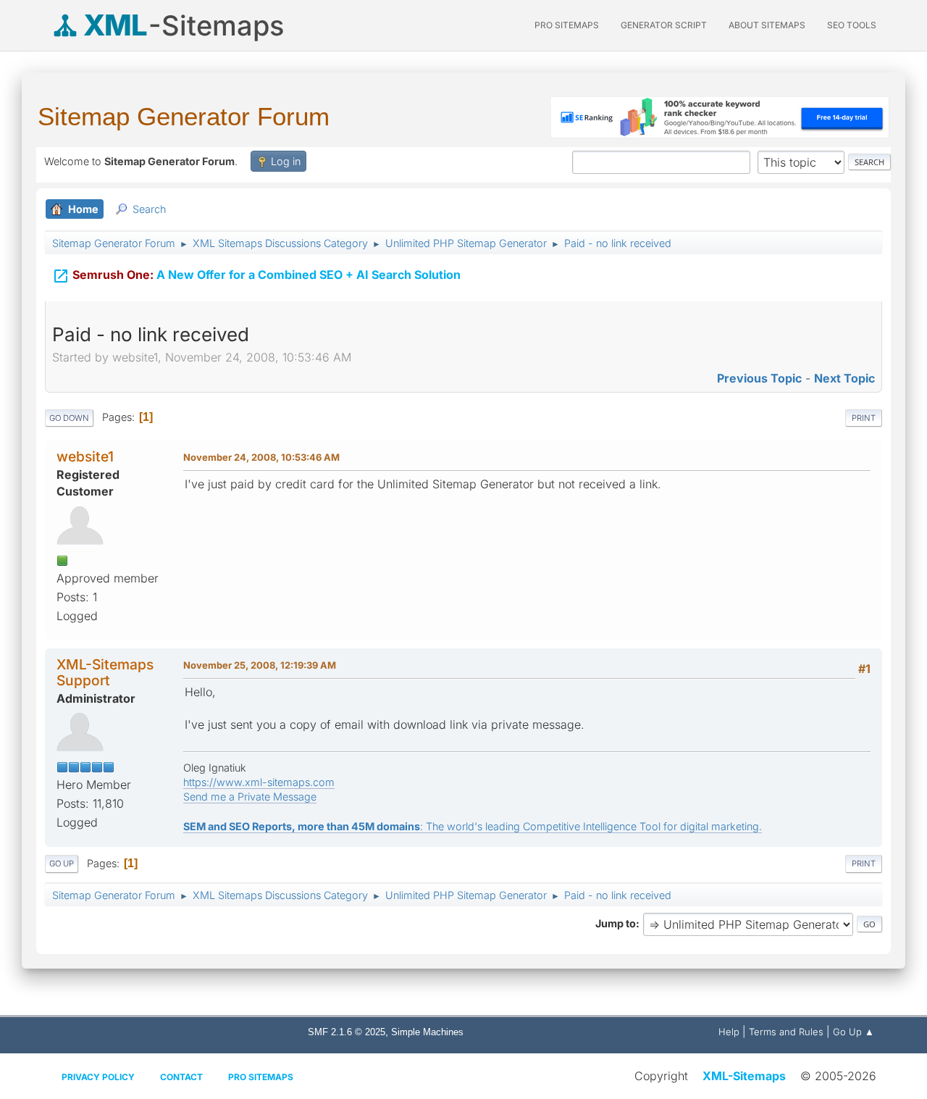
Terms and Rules (786, 1031)
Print (864, 418)
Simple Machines (427, 1032)
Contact (181, 1076)
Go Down (69, 418)
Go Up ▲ (853, 1031)
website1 (85, 456)
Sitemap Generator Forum (184, 116)
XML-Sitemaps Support (105, 672)
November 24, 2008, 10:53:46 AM (261, 457)
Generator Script (664, 25)
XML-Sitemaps (744, 1076)
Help (728, 1031)
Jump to (615, 923)
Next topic (844, 378)
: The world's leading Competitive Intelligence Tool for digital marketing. (472, 826)
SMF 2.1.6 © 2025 (346, 1032)
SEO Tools (851, 25)
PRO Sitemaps (566, 25)
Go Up (61, 863)
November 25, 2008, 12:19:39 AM (259, 665)
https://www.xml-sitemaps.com (259, 782)
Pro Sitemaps (260, 1076)
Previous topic (759, 378)
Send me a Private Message (249, 796)
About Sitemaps (767, 25)
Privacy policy (98, 1076)
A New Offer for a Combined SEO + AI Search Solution (256, 276)
